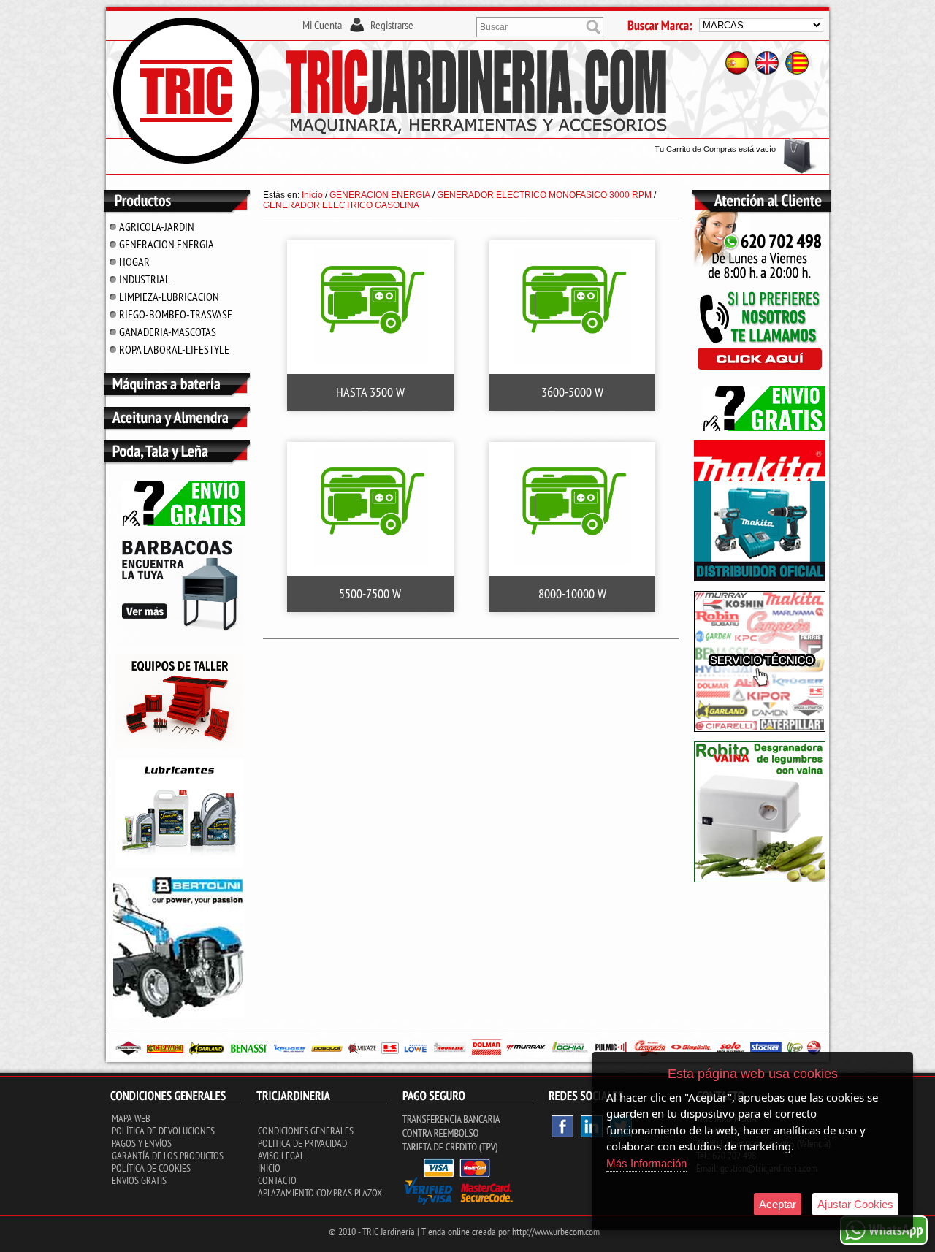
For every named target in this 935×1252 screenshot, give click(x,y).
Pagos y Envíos (142, 1143)
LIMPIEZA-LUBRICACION (169, 296)
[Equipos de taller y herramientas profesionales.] (179, 746)
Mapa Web (131, 1118)
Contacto (277, 1180)
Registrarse (391, 25)
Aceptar (777, 1204)
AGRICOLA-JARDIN (156, 226)
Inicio (269, 1168)
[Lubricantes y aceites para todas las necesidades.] (179, 642)
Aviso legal (281, 1155)
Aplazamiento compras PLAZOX (320, 1192)
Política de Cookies (151, 1168)
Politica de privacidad (302, 1143)
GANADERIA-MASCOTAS (167, 331)
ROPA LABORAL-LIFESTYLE (174, 349)
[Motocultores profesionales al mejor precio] (179, 1015)
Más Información (646, 1163)
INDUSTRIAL (144, 279)
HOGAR (134, 261)
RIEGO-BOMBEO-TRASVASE (175, 314)
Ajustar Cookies (855, 1204)
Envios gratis (139, 1180)
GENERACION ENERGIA (166, 244)
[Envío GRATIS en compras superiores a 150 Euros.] (179, 523)
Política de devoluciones (163, 1130)
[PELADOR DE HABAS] (759, 879)
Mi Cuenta (322, 25)
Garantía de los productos (168, 1155)
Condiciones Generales (306, 1130)
